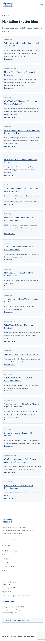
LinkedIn (15, 539)
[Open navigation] (42, 4)
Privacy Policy (9, 637)
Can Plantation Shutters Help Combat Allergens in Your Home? (20, 460)
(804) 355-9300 (6, 592)
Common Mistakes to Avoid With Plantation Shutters (18, 486)
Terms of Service (26, 637)
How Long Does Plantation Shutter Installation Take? (19, 274)
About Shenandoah (8, 567)
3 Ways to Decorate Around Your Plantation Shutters (18, 248)
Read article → (9, 59)
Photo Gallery (6, 559)
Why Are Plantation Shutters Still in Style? (22, 354)
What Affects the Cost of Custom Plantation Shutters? (18, 379)
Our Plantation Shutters (9, 551)
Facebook (4, 539)
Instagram (9, 539)
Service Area (6, 563)
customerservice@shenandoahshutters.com (16, 596)
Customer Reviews (8, 555)
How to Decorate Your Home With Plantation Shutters (19, 219)
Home (3, 16)
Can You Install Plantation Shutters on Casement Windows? (20, 102)
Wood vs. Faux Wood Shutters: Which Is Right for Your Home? (21, 405)
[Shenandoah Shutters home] (8, 4)
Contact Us (5, 571)
